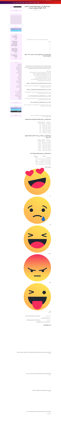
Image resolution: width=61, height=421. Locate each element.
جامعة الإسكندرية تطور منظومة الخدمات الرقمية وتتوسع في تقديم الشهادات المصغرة (14, 43)
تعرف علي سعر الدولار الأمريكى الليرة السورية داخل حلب (42, 75)
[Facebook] (11, 0)
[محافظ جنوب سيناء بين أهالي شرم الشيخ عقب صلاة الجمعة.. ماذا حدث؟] (38, 401)
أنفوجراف (19, 65)
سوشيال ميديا (18, 82)
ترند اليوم (19, 77)
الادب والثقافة (18, 69)
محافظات (19, 93)
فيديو (20, 89)
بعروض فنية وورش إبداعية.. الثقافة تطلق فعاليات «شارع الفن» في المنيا (38, 373)
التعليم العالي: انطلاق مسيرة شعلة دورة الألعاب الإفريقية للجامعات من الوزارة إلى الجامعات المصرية (34, 352)
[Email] (50, 53)
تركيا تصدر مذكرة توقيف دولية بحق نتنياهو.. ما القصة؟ (41, 390)
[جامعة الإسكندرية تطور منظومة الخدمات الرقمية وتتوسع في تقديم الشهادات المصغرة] (19, 44)
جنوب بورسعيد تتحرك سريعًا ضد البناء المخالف (14, 55)
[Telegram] (50, 51)
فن (20, 88)
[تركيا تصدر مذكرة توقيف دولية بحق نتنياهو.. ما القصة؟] (41, 383)
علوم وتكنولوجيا (18, 87)
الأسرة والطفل (18, 67)
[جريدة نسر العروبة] (47, 2)
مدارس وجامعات (18, 94)
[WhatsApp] (50, 49)
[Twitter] (50, 45)
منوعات (19, 98)
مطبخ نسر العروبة (18, 95)
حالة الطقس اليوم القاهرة (17, 6)
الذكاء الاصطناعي (18, 72)
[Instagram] (10, 0)
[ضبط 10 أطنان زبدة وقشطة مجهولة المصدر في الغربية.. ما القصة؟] (19, 50)
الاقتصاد (19, 70)
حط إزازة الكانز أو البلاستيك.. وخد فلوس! (14, 37)
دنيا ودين (19, 78)
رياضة (20, 79)
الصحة (19, 73)
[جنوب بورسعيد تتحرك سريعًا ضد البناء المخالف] (19, 56)
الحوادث (19, 71)
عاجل (19, 83)
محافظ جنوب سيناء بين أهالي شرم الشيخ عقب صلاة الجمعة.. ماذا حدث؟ (39, 411)
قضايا (20, 90)
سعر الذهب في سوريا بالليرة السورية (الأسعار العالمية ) (42, 78)
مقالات (19, 97)
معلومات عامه (18, 96)
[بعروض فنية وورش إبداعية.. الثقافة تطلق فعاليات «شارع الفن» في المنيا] (38, 363)
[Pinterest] (50, 47)
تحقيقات (19, 76)
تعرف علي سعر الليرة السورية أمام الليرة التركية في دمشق (42, 74)
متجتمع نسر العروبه (18, 91)
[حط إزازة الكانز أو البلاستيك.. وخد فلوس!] (19, 37)
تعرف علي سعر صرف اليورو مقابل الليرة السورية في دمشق (42, 73)
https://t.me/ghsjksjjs (45, 116)
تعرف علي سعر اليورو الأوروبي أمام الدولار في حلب (43, 77)
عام (20, 84)
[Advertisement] (16, 19)
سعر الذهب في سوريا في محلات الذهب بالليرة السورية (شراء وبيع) (41, 79)
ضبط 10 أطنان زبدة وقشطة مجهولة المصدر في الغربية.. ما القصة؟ (14, 50)
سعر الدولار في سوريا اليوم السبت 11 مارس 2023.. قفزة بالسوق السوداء (40, 72)
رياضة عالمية (19, 81)
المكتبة (20, 75)
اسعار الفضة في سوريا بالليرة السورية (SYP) (44, 80)
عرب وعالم (19, 85)
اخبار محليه (19, 66)
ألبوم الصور (19, 64)
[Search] (10, 2)
